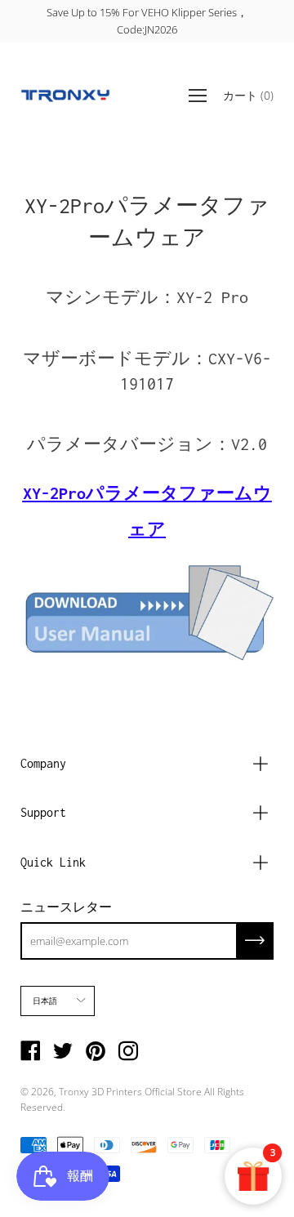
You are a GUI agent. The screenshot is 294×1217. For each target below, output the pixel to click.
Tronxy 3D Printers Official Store (130, 1092)
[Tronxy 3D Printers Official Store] (65, 95)
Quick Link (53, 862)
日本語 (45, 1000)
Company (43, 763)
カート (248, 94)
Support (43, 812)
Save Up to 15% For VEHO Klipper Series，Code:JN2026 (147, 21)
